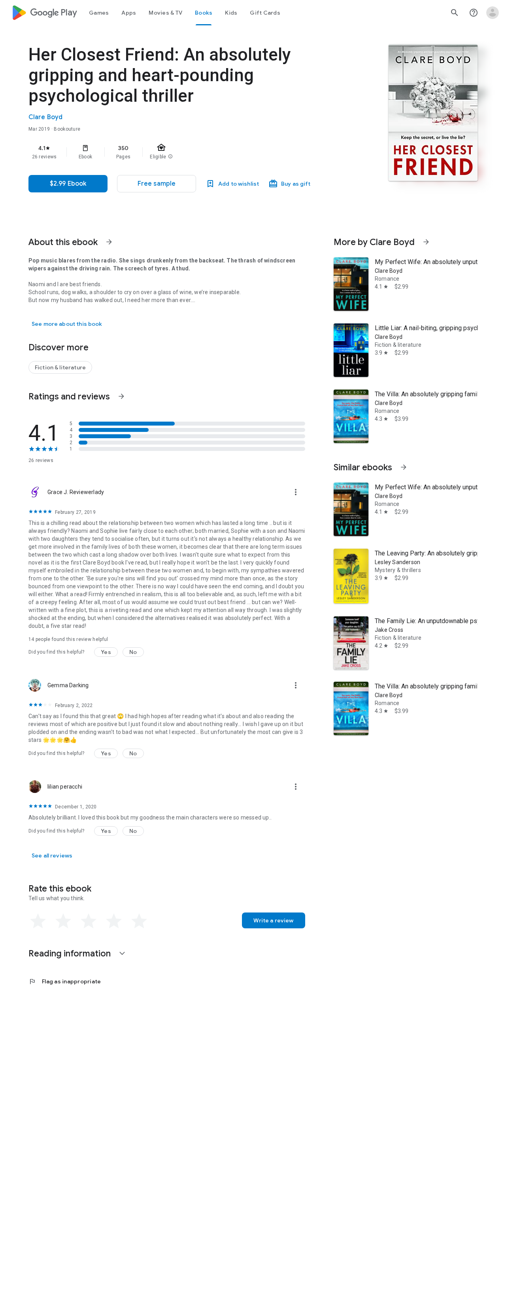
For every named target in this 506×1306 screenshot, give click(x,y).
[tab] (99, 12)
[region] (186, 152)
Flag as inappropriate (64, 981)
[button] (156, 183)
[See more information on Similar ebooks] (403, 467)
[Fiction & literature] (60, 367)
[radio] (37, 921)
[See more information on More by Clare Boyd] (426, 241)
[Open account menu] (492, 12)
